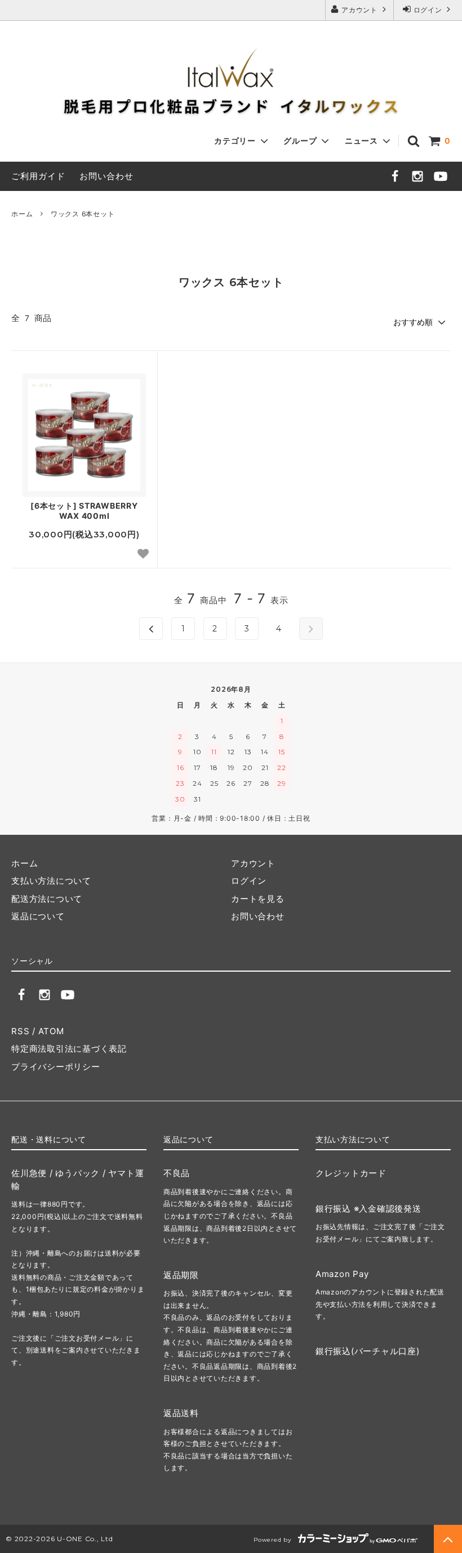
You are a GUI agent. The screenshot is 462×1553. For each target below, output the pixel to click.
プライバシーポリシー (55, 1066)
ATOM (51, 1031)
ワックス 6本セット (83, 214)
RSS (20, 1031)
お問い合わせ (106, 176)
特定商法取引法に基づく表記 (69, 1048)
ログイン (428, 10)
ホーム (22, 214)
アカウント (359, 10)
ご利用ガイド (38, 176)
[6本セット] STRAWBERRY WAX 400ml (84, 510)
